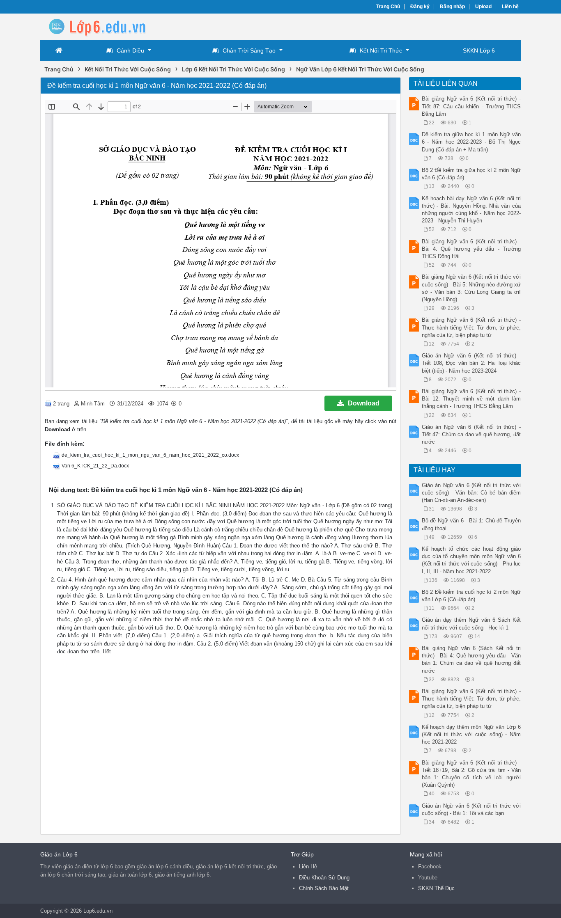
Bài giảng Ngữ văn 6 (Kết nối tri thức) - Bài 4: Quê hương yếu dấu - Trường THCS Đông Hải (471, 248)
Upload (483, 6)
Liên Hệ (308, 866)
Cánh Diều (130, 50)
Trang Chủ (388, 6)
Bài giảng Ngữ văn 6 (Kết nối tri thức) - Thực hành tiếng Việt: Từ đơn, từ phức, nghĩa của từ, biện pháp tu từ (471, 327)
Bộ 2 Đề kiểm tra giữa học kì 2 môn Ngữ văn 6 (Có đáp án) (471, 174)
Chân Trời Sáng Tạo (249, 50)
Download (363, 403)
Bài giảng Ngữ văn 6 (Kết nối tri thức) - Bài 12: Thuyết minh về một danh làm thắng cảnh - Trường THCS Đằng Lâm (471, 398)
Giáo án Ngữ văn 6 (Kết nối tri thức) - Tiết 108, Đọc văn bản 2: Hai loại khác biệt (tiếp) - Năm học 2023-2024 (471, 363)
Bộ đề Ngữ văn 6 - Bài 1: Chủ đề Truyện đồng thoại (471, 524)
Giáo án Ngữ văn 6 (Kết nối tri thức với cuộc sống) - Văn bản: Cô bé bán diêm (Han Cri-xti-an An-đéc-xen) (471, 492)
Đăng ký (420, 6)
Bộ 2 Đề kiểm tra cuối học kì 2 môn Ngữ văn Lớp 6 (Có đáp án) (471, 595)
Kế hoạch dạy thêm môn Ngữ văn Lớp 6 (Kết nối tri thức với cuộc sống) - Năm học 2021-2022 (471, 734)
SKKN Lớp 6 (479, 50)
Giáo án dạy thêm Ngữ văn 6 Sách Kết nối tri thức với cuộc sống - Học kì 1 (471, 623)
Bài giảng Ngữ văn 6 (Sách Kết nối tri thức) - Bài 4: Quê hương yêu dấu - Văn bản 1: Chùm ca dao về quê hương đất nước (471, 659)
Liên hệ (510, 6)
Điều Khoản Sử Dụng (324, 878)
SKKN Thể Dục (436, 888)
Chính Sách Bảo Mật (324, 888)
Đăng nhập (452, 6)
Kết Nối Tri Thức (381, 50)
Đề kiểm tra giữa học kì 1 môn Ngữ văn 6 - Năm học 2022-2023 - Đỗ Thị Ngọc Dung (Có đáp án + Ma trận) (471, 141)
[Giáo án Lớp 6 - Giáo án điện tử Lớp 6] (106, 26)
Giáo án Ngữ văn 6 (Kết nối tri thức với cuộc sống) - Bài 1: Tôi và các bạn (471, 809)
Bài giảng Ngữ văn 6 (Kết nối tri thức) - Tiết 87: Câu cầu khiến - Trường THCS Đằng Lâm (471, 106)
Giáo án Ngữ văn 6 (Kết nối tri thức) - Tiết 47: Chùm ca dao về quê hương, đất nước (471, 434)
